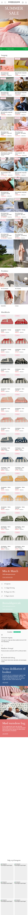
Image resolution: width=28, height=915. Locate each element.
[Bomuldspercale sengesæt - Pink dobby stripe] (21, 124)
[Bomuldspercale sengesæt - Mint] (7, 84)
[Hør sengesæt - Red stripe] (21, 144)
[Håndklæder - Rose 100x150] (21, 420)
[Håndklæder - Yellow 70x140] (21, 479)
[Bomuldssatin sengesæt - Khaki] (21, 184)
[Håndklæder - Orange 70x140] (21, 321)
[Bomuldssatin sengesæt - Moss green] (21, 84)
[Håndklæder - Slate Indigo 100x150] (21, 459)
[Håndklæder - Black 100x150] (21, 380)
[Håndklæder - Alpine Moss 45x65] (7, 518)
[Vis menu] (1, 2)
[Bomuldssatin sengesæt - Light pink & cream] (7, 144)
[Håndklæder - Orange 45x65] (7, 321)
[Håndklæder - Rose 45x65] (7, 400)
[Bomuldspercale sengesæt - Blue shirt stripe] (21, 205)
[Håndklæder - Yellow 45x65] (7, 479)
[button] (5, 2)
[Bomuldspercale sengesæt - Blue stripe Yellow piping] (7, 205)
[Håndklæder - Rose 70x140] (21, 400)
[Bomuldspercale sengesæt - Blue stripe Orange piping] (7, 226)
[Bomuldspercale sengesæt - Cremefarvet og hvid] (21, 226)
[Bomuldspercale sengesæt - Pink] (7, 64)
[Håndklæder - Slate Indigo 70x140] (21, 440)
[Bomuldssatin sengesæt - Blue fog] (7, 104)
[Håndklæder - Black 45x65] (7, 361)
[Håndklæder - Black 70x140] (21, 361)
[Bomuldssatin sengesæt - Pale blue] (21, 164)
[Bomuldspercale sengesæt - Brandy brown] (7, 184)
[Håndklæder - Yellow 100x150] (21, 499)
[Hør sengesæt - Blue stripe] (7, 164)
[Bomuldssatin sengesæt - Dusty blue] (21, 104)
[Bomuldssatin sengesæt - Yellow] (21, 64)
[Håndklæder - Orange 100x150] (21, 341)
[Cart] (25, 2)
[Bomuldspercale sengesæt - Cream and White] (7, 124)
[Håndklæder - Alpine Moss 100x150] (21, 538)
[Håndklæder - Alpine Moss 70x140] (21, 518)
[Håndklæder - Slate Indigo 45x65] (7, 440)
